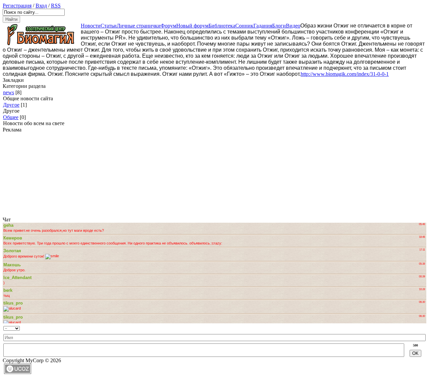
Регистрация (17, 5)
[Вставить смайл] (139, 327)
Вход (41, 5)
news (8, 92)
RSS (56, 5)
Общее (10, 117)
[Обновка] (133, 327)
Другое (11, 105)
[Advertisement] (44, 175)
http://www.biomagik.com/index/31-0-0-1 (345, 74)
